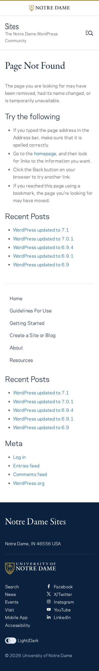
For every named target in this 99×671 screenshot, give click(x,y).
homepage (45, 153)
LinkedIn (62, 617)
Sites (12, 26)
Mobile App (16, 617)
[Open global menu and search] (90, 33)
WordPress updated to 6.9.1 (43, 256)
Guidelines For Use (31, 310)
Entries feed (26, 466)
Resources (21, 360)
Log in (19, 457)
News (10, 594)
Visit (9, 609)
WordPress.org (29, 483)
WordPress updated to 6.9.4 (43, 247)
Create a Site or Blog (33, 335)
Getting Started (27, 323)
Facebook (63, 586)
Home (16, 298)
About (16, 347)
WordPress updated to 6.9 (41, 264)
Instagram (63, 602)
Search (12, 586)
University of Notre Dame (47, 655)
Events (12, 602)
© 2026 (13, 655)
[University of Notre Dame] (49, 568)
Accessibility (17, 625)
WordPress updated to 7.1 (41, 230)
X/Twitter (62, 594)
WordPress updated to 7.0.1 (43, 239)
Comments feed (30, 474)
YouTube (62, 609)
